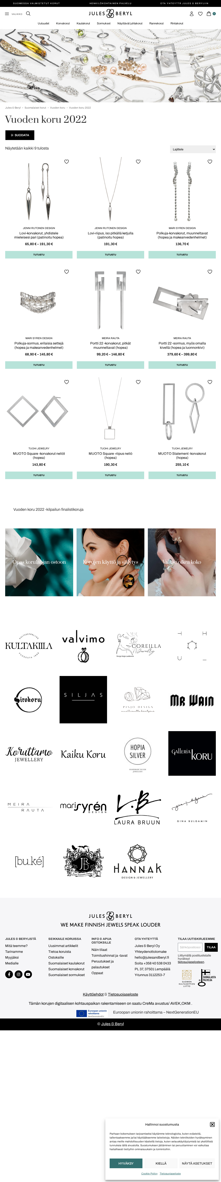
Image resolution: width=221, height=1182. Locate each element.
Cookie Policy (149, 1173)
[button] (212, 1124)
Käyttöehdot (93, 994)
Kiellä (161, 1163)
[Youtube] (28, 974)
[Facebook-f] (9, 974)
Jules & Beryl (13, 107)
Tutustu (38, 254)
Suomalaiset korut (35, 107)
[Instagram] (18, 974)
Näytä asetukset (197, 1163)
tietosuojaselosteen (191, 962)
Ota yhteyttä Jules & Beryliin (184, 3)
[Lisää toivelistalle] (67, 161)
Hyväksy (126, 1163)
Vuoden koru (57, 107)
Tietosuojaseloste (170, 1173)
